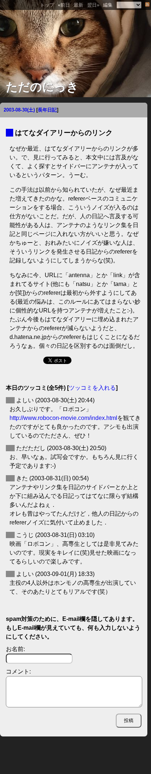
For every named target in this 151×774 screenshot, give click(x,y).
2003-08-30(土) (19, 110)
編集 (108, 5)
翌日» (93, 5)
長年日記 (47, 110)
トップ (47, 5)
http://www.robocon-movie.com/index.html (63, 418)
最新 (78, 5)
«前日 (64, 5)
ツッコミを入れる (92, 388)
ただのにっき (42, 86)
